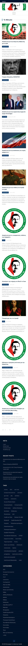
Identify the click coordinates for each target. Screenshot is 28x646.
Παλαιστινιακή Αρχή (8, 526)
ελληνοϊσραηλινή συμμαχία (10, 551)
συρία (20, 560)
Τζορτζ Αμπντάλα (8, 541)
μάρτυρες (21, 551)
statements (13, 499)
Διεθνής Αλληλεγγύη (17, 508)
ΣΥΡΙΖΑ (20, 535)
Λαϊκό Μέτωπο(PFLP (8, 605)
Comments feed (7, 448)
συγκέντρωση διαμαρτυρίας (10, 560)
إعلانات (4, 635)
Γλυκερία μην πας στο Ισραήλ (10, 318)
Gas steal (5, 116)
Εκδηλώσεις (14, 511)
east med (16, 489)
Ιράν (13, 514)
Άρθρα (4, 592)
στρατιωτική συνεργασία (9, 557)
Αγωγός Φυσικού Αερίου (9, 502)
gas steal (6, 495)
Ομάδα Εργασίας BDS (16, 520)
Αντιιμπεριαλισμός (8, 505)
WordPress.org (6, 449)
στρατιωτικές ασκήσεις (17, 554)
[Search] (25, 1)
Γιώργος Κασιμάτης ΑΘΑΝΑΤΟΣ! (11, 77)
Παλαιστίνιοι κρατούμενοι (16, 523)
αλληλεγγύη (19, 545)
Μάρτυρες (5, 607)
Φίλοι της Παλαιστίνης (8, 632)
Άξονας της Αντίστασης (8, 589)
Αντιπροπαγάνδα (18, 505)
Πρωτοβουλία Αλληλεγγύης (10, 535)
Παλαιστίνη (5, 615)
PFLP (4, 240)
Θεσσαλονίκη (7, 514)
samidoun (17, 495)
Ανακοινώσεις (5, 46)
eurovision (19, 492)
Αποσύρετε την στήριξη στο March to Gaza (14, 281)
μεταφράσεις (7, 554)
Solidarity (6, 499)
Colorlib (20, 644)
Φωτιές (16, 541)
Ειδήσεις (5, 600)
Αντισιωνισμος (7, 508)
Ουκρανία (6, 523)
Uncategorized (6, 582)
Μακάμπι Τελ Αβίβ (18, 517)
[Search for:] (6, 1)
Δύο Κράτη (6, 511)
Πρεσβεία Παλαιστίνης (9, 532)
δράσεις (14, 548)
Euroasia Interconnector (7, 367)
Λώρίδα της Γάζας (8, 517)
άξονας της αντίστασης (9, 545)
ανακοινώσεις (7, 548)
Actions (6, 489)
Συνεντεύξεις (18, 538)
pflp (12, 495)
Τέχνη (4, 630)
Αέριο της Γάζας (6, 584)
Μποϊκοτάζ (6, 520)
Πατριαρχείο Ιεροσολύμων (10, 529)
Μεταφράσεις (6, 610)
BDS (4, 321)
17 (9, 429)
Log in (4, 444)
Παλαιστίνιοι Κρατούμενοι (9, 617)
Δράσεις (5, 597)
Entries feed (6, 446)
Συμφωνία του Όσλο (8, 538)
